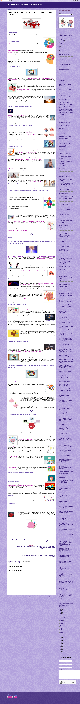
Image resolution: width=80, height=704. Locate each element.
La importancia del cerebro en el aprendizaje (65, 356)
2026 (60, 610)
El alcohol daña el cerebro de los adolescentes (66, 100)
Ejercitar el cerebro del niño (63, 99)
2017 (60, 645)
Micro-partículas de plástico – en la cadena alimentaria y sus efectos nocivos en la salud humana (66, 439)
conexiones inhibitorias (14, 562)
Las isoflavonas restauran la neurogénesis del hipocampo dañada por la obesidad (66, 120)
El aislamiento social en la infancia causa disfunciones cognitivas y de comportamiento (66, 110)
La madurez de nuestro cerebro (63, 414)
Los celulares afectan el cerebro (64, 81)
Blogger (45, 701)
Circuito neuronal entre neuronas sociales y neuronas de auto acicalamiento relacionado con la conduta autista (65, 339)
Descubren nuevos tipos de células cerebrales (66, 333)
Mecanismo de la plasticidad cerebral (64, 494)
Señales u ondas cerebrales (63, 526)
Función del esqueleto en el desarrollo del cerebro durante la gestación (65, 206)
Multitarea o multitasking (62, 519)
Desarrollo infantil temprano (63, 476)
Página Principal (32, 596)
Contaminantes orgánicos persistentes (65, 192)
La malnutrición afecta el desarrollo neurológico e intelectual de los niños (64, 282)
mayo (61, 628)
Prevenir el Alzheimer (62, 399)
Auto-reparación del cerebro (63, 276)
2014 (60, 649)
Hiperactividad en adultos (62, 321)
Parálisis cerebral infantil (62, 150)
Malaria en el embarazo (62, 373)
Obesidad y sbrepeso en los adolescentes (65, 142)
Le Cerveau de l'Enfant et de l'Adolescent (65, 35)
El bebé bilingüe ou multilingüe (63, 573)
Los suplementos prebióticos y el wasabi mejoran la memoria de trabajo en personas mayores (65, 536)
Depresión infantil (61, 163)
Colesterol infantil (61, 114)
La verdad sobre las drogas (63, 65)
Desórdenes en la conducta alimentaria (65, 301)
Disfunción (60, 43)
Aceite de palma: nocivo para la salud (64, 143)
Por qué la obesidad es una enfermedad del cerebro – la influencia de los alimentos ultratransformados (65, 595)
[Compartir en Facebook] (28, 561)
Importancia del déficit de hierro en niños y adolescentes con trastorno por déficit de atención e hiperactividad (65, 261)
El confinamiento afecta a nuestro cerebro (65, 451)
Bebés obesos (61, 265)
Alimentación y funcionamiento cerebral (65, 246)
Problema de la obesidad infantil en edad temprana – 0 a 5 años (65, 255)
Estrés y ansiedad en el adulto (63, 323)
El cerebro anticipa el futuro (63, 503)
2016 (60, 646)
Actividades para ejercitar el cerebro (64, 176)
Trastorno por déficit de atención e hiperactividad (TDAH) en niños (64, 165)
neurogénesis (34, 562)
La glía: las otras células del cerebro (64, 313)
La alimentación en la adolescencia (64, 153)
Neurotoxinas (61, 149)
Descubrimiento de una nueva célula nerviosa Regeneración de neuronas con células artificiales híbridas (66, 272)
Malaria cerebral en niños (62, 402)
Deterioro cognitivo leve (62, 425)
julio (61, 625)
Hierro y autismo (61, 253)
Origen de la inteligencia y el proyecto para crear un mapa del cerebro (65, 93)
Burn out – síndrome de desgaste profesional (66, 450)
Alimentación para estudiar (63, 55)
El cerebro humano (61, 51)
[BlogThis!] (26, 561)
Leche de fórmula (61, 241)
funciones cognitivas (21, 562)
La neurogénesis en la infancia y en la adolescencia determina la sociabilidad (65, 126)
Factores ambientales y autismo (64, 204)
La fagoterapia (61, 154)
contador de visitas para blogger (12, 695)
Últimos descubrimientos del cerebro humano (66, 295)
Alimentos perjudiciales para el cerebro (65, 156)
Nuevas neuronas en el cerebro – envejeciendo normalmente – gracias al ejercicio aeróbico (65, 491)
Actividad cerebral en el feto (63, 222)
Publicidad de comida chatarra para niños (65, 64)
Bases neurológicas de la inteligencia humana (66, 397)
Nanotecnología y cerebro (63, 433)
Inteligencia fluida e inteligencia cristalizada (65, 412)
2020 (60, 640)
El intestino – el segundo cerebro (64, 214)
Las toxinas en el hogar (62, 133)
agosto (61, 623)
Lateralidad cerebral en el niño (63, 167)
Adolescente (60, 39)
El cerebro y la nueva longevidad (64, 427)
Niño (59, 46)
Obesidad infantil (61, 118)
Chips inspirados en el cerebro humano (65, 390)
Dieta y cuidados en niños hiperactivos (65, 189)
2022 (60, 637)
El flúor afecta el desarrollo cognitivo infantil (65, 198)
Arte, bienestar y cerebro (62, 588)
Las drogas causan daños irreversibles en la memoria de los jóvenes (65, 67)
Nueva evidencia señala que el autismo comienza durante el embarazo (65, 244)
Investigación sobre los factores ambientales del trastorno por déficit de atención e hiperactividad (66, 184)
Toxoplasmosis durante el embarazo (64, 284)
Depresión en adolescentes (63, 168)
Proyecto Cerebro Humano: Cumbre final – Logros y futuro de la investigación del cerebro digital (66, 524)
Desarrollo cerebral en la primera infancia (65, 89)
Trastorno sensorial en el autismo (64, 302)
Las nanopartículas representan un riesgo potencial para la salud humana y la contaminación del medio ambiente (65, 145)
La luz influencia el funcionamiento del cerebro (66, 344)
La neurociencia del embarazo (63, 482)
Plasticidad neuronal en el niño (63, 134)
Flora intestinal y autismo (62, 190)
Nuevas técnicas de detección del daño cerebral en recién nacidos (65, 231)
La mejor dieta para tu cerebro (63, 80)
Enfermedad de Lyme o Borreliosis (64, 250)
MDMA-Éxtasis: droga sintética (63, 428)
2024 (60, 613)
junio (61, 626)
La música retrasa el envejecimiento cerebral (47, 547)
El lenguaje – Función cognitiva (63, 377)
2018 (60, 643)
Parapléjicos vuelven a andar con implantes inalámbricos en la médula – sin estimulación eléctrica (66, 419)
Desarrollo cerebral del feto (63, 186)
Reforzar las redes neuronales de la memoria (66, 505)
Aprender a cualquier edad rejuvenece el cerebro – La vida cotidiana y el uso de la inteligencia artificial (36, 546)
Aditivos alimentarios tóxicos (63, 152)
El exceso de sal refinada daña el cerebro (65, 341)
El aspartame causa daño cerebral (64, 69)
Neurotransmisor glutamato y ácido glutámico (66, 307)
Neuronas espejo (61, 413)
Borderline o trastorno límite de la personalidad (66, 455)
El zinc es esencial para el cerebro (64, 548)
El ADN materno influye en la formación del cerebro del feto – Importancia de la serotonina (66, 162)
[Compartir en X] (27, 561)
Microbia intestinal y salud (63, 355)
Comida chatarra (61, 60)
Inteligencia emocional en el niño (64, 54)
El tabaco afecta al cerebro (63, 380)
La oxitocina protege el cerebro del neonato (65, 240)
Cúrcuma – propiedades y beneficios (64, 322)
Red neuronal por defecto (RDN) (64, 500)
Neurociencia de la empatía (63, 424)
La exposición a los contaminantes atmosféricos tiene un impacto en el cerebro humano (65, 291)
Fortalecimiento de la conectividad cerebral (65, 365)
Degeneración (61, 42)
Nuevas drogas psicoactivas (63, 86)
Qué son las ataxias (62, 434)
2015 (60, 648)
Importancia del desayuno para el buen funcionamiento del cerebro (65, 286)
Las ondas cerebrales (51, 556)
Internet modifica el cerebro (63, 83)
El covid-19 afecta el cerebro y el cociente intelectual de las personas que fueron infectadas (65, 550)
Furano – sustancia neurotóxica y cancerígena (66, 242)
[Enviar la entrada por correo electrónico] (23, 561)
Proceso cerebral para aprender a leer (64, 385)
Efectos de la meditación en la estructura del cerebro (45, 554)
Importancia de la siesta (62, 263)
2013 (60, 651)
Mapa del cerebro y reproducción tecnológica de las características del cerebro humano (66, 288)
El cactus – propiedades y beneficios (64, 382)
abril (61, 629)
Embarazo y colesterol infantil (63, 225)
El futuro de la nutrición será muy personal (65, 552)
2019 (60, 642)
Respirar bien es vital (62, 477)
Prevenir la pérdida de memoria (63, 421)
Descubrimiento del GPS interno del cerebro (65, 266)
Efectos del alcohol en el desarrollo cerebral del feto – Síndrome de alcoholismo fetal (65, 218)
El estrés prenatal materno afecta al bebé (65, 247)
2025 (60, 612)
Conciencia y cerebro (62, 531)
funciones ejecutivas (28, 562)
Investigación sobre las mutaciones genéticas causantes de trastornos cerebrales (66, 278)
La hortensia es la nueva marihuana (64, 209)
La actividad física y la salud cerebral (64, 554)
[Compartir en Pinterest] (29, 561)
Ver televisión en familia (62, 95)
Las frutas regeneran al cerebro (63, 473)
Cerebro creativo (61, 59)
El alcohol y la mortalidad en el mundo (65, 180)
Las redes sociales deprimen (63, 138)
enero (61, 634)
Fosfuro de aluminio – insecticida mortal (65, 319)
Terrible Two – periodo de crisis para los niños (66, 557)
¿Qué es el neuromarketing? (63, 70)
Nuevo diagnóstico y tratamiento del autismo (66, 210)
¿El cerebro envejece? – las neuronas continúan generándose (64, 238)
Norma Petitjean (14, 561)
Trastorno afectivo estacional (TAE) (64, 445)
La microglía (60, 386)
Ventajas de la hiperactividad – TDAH (64, 193)
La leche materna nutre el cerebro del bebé (65, 179)
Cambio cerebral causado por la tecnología (65, 446)
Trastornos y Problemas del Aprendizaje (65, 96)
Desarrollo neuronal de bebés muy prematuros (66, 506)
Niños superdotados (62, 249)
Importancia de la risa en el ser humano (65, 306)
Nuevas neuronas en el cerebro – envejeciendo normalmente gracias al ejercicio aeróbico (38, 555)
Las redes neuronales (62, 466)
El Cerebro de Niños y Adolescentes (24, 4)
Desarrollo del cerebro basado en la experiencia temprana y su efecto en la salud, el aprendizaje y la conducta (66, 123)
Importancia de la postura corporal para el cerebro (46, 548)
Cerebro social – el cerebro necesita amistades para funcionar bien (64, 236)
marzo (61, 631)
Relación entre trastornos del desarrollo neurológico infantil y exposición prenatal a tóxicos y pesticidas (65, 268)
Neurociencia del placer (62, 518)
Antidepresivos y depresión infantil (64, 182)
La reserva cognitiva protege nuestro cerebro (66, 391)
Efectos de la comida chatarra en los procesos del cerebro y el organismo (66, 62)
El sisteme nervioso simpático (63, 384)
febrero (61, 632)
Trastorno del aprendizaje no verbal (64, 98)
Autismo (60, 117)
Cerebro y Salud (61, 40)
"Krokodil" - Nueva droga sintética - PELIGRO (66, 88)
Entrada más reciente (11, 596)
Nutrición (60, 47)
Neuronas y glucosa (62, 74)
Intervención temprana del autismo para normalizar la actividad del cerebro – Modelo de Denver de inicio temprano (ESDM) (65, 173)
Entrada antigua (52, 596)
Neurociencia (61, 456)
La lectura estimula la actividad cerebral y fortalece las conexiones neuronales (40, 553)
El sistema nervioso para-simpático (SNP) (65, 381)
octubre (61, 620)
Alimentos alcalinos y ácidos (63, 410)
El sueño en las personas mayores (48, 549)
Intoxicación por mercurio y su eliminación (65, 175)
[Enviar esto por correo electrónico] (25, 561)
